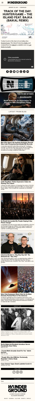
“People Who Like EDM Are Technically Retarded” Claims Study (14, 358)
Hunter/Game (5, 43)
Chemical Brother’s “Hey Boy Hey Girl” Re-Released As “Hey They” (15, 255)
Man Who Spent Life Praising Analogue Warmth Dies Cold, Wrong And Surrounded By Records (17, 143)
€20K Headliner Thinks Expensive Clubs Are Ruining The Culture (16, 182)
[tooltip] (7, 71)
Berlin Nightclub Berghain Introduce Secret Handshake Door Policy (15, 345)
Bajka (26, 43)
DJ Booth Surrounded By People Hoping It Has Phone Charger (16, 221)
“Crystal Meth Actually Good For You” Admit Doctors (16, 351)
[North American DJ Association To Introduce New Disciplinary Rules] (17, 100)
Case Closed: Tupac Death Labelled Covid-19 (16, 364)
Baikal (14, 45)
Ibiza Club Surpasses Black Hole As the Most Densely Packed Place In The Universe (16, 295)
